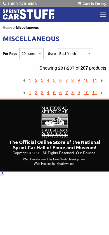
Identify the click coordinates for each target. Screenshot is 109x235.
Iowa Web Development (69, 159)
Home (7, 27)
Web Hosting (42, 163)
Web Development (35, 159)
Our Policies (85, 152)
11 (94, 80)
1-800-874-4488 (22, 3)
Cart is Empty (94, 3)
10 (86, 80)
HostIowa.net (65, 163)
